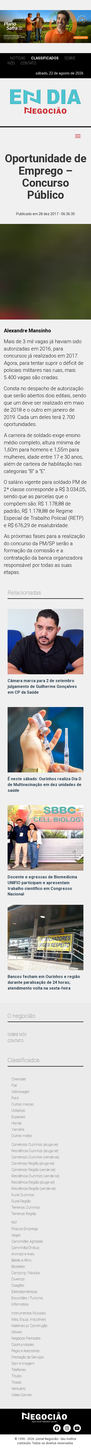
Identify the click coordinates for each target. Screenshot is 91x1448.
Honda (16, 1123)
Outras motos (21, 1136)
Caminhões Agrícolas (27, 1241)
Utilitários (18, 1111)
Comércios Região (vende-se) (33, 1170)
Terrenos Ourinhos (25, 1207)
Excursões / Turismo (27, 1298)
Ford (14, 1098)
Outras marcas (22, 1104)
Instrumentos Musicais (28, 1313)
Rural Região (21, 1201)
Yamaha (17, 1129)
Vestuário (18, 1389)
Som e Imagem (23, 1363)
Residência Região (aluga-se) (33, 1182)
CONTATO (16, 1041)
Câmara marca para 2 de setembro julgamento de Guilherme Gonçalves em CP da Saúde (42, 686)
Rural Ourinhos (22, 1195)
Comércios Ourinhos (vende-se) (35, 1157)
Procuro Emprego (24, 1229)
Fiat (14, 1085)
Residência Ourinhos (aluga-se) (34, 1151)
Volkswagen (20, 1092)
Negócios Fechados (26, 1338)
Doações (17, 1285)
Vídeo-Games (21, 1395)
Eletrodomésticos (24, 1292)
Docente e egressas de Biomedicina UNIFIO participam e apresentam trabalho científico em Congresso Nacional (42, 886)
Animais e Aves (22, 1254)
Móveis (16, 1332)
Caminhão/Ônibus (25, 1248)
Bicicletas (18, 1267)
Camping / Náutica (25, 1273)
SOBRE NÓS (17, 1035)
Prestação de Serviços (27, 1357)
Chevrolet (18, 1079)
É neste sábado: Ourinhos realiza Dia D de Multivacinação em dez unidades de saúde (44, 784)
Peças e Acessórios (25, 1351)
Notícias (17, 58)
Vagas (16, 1235)
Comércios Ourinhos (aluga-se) (34, 1145)
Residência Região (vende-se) (33, 1189)
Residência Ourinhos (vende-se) (35, 1176)
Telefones (18, 1370)
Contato (28, 63)
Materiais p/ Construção (29, 1326)
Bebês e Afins (21, 1260)
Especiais (18, 1117)
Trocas (16, 1382)
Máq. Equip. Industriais (28, 1319)
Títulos (16, 1376)
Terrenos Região (23, 1214)
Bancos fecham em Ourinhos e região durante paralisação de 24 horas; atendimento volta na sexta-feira (44, 982)
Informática (19, 1304)
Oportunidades (22, 1345)
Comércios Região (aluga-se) (32, 1163)
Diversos (18, 1279)
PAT (14, 1223)
